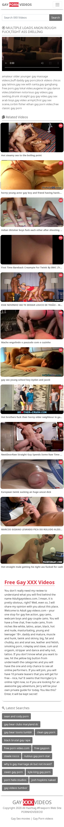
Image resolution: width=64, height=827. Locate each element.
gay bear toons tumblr (18, 732)
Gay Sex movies (20, 818)
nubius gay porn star (37, 756)
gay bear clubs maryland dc (21, 724)
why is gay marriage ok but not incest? (28, 764)
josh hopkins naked (43, 780)
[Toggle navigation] (57, 4)
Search (55, 17)
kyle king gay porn (39, 772)
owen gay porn (13, 772)
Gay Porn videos (43, 818)
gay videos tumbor (15, 788)
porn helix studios (15, 780)
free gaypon (41, 748)
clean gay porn (46, 732)
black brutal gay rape (17, 740)
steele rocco (11, 756)
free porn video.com (16, 748)
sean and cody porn (16, 716)
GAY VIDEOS (17, 4)
